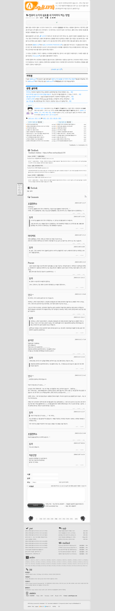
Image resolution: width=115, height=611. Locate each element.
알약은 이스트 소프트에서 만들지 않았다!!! (66, 124)
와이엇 (85, 583)
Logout (36, 606)
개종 (29, 578)
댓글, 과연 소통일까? (71, 506)
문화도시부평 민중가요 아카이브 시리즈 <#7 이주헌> (38, 126)
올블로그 (35, 44)
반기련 (36, 578)
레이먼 (53, 583)
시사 (40, 112)
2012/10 (33, 563)
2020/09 (70, 560)
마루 (60, 583)
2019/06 (75, 560)
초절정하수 (32, 203)
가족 (43, 112)
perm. (74, 213)
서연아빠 (72, 583)
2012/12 (85, 561)
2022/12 (33, 560)
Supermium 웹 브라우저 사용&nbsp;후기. (73, 545)
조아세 (56, 578)
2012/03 (64, 563)
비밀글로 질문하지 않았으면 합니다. (75, 504)
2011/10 (27, 565)
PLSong (26, 578)
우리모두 (48, 578)
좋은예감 (20, 184)
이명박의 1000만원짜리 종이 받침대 (65, 131)
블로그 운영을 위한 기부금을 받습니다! (35, 131)
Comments (82, 145)
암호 (28, 478)
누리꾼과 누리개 (30, 99)
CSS (59, 606)
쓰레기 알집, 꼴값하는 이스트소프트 (64, 126)
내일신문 (30, 574)
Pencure (35, 56)
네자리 (36, 118)
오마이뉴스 (46, 574)
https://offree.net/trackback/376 (54, 153)
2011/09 (33, 565)
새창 (72, 92)
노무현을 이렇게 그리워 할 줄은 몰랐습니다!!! (67, 135)
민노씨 (64, 583)
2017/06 (38, 561)
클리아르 (34, 585)
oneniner (36, 589)
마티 (62, 583)
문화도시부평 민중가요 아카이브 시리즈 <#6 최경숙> (38, 140)
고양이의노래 (50, 589)
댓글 (28, 191)
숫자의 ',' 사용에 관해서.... (38, 175)
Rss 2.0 (42, 606)
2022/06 (59, 560)
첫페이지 (20, 186)
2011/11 (85, 563)
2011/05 (53, 565)
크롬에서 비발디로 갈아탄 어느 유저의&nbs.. (73, 553)
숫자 (48, 118)
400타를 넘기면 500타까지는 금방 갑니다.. (73, 535)
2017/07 (33, 561)
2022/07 (54, 560)
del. (85, 156)
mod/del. (79, 213)
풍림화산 (40, 585)
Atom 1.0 (48, 606)
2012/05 (59, 563)
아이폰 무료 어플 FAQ (31, 128)
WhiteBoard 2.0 (77, 603)
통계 (31, 191)
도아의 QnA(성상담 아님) (32, 124)
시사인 (42, 574)
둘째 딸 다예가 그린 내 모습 (48, 114)
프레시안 (50, 574)
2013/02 (75, 561)
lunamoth (35, 583)
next (82, 518)
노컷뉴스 (34, 574)
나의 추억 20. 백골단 (61, 129)
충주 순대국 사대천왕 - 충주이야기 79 (35, 135)
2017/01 (64, 561)
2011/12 (80, 563)
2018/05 (27, 561)
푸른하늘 (64, 589)
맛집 (50, 112)
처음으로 (20, 187)
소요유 (76, 583)
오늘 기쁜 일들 (29, 101)
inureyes (30, 583)
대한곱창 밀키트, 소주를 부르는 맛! (32, 553)
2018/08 (85, 560)
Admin (29, 606)
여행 (46, 112)
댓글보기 (20, 191)
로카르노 (57, 583)
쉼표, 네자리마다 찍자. (37, 165)
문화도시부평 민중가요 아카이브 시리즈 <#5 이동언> (36, 535)
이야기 (51, 118)
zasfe (46, 589)
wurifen (43, 589)
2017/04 (48, 561)
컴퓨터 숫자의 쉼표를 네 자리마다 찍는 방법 (49, 15)
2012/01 (75, 563)
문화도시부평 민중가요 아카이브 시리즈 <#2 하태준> (36, 545)
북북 (69, 583)
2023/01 (27, 560)
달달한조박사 (49, 583)
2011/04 (58, 565)
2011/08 (38, 565)
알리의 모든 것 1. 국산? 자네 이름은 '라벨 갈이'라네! (38, 133)
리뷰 (53, 112)
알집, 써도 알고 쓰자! (61, 137)
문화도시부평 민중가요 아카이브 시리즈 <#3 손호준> (36, 543)
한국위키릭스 (58, 574)
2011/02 (68, 565)
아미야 (79, 583)
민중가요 (32, 578)
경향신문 (27, 574)
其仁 (43, 583)
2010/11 (85, 565)
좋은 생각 (55, 118)
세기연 (44, 578)
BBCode (73, 486)
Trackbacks (73, 145)
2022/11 (38, 560)
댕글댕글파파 (55, 589)
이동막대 (20, 194)
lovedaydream (28, 589)
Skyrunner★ (39, 583)
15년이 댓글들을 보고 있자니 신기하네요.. (73, 533)
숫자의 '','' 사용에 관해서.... (38, 156)
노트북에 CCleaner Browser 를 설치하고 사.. (73, 547)
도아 (37, 18)
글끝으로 (20, 189)
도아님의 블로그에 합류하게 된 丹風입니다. (34, 549)
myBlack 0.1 (56, 603)
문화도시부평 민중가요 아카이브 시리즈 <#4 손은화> (36, 541)
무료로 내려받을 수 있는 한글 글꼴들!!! (35, 139)
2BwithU (27, 583)
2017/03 (54, 561)
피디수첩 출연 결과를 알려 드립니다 (64, 140)
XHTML (54, 606)
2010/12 (79, 565)
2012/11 (27, 563)
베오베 (40, 122)
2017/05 (43, 561)
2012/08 (43, 563)
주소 (28, 482)
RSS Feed (82, 196)
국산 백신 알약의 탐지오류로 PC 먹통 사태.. (73, 551)
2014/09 (70, 561)
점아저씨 (60, 589)
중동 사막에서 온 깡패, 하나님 (63, 139)
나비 (45, 583)
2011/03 (63, 565)
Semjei (39, 589)
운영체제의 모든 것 (39, 108)
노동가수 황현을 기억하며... (31, 539)
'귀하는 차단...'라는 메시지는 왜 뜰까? (54, 504)
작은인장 (32, 455)
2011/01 (74, 565)
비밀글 (31, 486)
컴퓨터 (41, 18)
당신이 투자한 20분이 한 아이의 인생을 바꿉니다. (38, 94)
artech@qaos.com (72, 596)
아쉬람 (82, 583)
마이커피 (31, 236)
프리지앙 (44, 585)
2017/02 (59, 561)
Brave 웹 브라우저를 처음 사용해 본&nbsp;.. (73, 549)
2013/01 (80, 561)
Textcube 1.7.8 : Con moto (46, 603)
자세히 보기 (56, 69)
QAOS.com (32, 79)
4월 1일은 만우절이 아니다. (33, 96)
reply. (84, 213)
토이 (37, 585)
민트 (67, 583)
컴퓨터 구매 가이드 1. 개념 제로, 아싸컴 (65, 133)
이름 (28, 474)
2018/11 (80, 560)
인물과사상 (52, 578)
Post (33, 606)
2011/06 (48, 565)
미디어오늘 (39, 574)
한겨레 (54, 574)
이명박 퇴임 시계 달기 (62, 128)
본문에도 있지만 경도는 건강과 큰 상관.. (73, 539)
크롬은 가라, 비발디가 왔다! (33, 129)
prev (31, 518)
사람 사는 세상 (40, 578)
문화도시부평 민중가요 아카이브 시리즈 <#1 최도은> (36, 547)
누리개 (43, 36)
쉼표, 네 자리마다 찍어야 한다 (51, 44)
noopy (33, 589)
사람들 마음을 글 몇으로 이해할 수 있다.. (73, 530)
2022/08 (48, 560)
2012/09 (38, 563)
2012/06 (53, 563)
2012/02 (69, 563)
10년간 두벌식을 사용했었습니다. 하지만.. (73, 537)
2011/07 (43, 565)
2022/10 (43, 560)
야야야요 (28, 92)
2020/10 (64, 560)
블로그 (44, 118)
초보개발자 (30, 585)
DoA (67, 603)
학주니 (47, 585)
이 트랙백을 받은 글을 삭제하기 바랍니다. (35, 137)
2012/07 (48, 563)
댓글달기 (20, 192)
